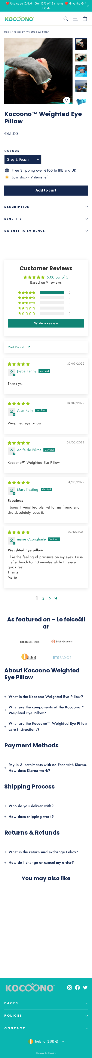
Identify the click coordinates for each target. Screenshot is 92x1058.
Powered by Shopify (46, 1053)
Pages (11, 1003)
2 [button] (43, 598)
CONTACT (14, 1028)
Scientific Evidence (24, 231)
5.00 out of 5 (57, 277)
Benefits (13, 219)
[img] (19, 364)
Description (17, 207)
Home (7, 31)
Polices (13, 1015)
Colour (12, 151)
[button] (27, 292)
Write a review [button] (46, 323)
